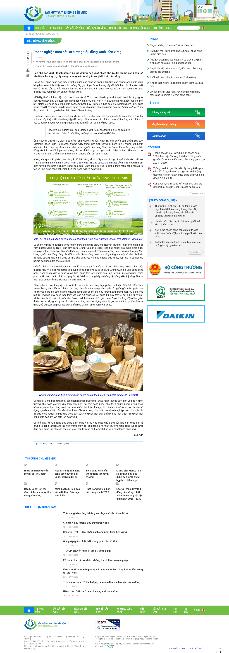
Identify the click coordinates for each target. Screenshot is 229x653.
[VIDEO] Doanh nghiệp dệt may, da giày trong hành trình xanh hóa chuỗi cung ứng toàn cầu (176, 61)
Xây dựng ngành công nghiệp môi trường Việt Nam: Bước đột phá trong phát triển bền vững (178, 233)
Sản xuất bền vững (75, 27)
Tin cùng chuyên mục (41, 458)
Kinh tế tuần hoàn (118, 27)
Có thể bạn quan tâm (40, 507)
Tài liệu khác (159, 136)
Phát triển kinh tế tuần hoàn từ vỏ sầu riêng (173, 77)
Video (168, 27)
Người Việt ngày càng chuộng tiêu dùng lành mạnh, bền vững (66, 66)
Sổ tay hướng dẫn (161, 112)
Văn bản (154, 146)
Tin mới (153, 38)
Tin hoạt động (55, 27)
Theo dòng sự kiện (163, 200)
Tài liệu (153, 103)
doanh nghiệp (63, 444)
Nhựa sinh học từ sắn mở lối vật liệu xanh (172, 45)
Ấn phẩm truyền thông (164, 124)
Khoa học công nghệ (140, 27)
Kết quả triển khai (159, 610)
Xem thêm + (197, 194)
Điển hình (158, 27)
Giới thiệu (40, 27)
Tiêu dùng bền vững (96, 27)
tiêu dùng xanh (45, 444)
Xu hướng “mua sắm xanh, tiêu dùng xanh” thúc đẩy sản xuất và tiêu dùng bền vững (77, 62)
